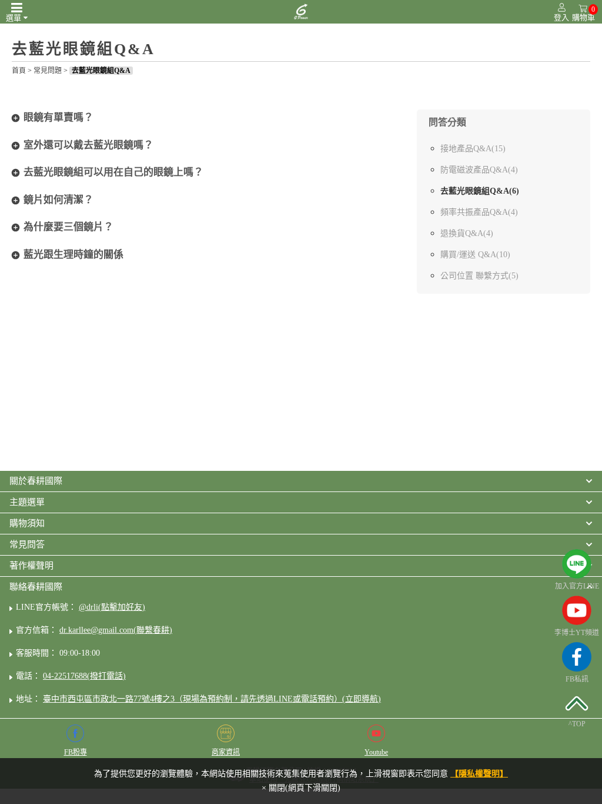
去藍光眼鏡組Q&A (101, 71)
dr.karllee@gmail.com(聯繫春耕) (115, 630)
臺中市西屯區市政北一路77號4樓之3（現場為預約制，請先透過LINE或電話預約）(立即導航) (212, 699)
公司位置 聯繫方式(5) (479, 275)
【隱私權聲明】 (479, 773)
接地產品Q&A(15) (473, 148)
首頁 (19, 71)
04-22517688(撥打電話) (84, 676)
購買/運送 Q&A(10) (475, 254)
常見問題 (48, 71)
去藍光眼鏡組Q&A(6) (479, 191)
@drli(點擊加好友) (112, 607)
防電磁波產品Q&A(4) (479, 169)
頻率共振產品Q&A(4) (479, 212)
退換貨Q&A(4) (466, 233)
